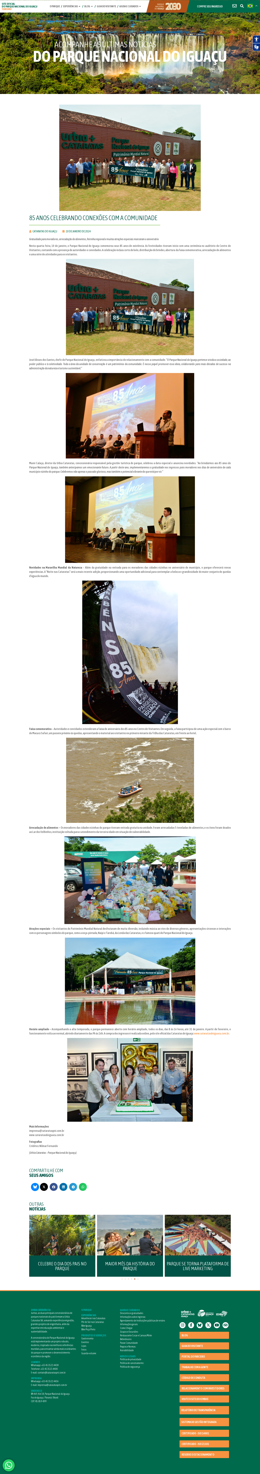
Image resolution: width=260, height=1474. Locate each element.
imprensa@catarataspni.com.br (52, 1385)
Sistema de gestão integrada (198, 1422)
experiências (70, 6)
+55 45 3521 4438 (50, 1365)
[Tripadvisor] (226, 1325)
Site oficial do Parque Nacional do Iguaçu (19, 6)
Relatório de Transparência (198, 1410)
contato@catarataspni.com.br (52, 1372)
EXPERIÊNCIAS (88, 1315)
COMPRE (210, 6)
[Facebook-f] (191, 1325)
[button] (44, 1187)
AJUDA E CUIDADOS (130, 1310)
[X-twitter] (208, 1325)
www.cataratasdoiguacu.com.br (211, 1033)
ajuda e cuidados (128, 6)
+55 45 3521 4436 (50, 1381)
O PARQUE (86, 1310)
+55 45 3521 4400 (49, 1368)
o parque (55, 6)
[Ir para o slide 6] (137, 1279)
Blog (87, 6)
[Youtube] (217, 1325)
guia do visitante (106, 6)
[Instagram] (183, 1325)
